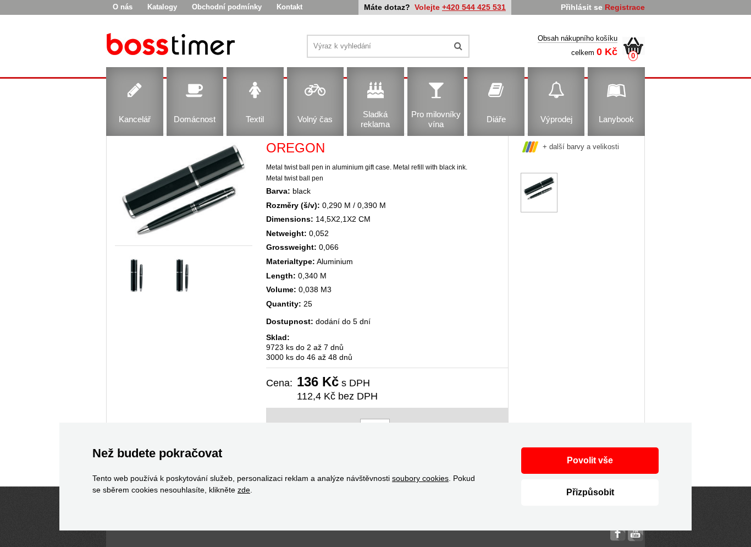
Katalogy (162, 7)
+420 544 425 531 (474, 7)
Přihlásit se (582, 7)
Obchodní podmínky (227, 7)
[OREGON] (172, 46)
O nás (122, 7)
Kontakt (289, 7)
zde (244, 489)
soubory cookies (420, 478)
